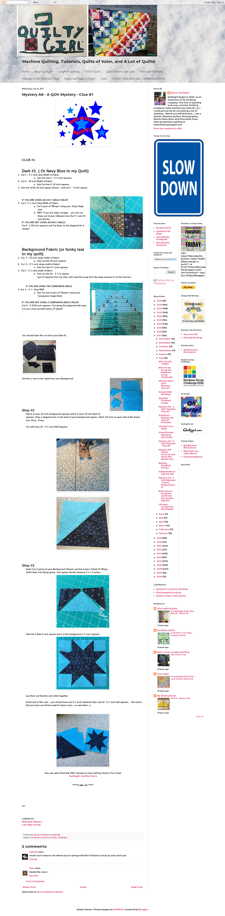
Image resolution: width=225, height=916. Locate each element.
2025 (159, 304)
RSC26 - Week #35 (180, 698)
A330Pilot (118, 909)
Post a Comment (35, 881)
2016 (159, 538)
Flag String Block (192, 457)
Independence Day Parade (167, 472)
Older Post (137, 887)
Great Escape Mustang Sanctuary (166, 434)
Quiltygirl (62, 838)
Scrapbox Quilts (166, 630)
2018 (159, 331)
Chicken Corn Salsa (166, 427)
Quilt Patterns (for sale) (120, 72)
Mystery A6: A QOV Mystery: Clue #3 (166, 384)
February (164, 529)
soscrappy (163, 674)
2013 (159, 549)
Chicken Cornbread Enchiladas (166, 506)
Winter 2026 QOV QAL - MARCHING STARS (138, 79)
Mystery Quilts (50, 838)
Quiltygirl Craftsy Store (83, 776)
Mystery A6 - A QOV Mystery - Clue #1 (167, 443)
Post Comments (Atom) (50, 892)
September (165, 350)
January (163, 533)
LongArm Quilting (68, 72)
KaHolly (33, 852)
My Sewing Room (166, 695)
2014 (159, 546)
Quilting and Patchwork (190, 351)
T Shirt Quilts (92, 72)
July (161, 358)
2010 (159, 561)
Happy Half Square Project (80, 79)
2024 (160, 308)
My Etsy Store (163, 228)
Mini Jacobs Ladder (165, 362)
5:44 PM (33, 876)
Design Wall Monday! (165, 393)
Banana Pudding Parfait (165, 465)
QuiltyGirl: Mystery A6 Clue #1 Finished (166, 419)
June (162, 514)
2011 (159, 557)
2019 (159, 328)
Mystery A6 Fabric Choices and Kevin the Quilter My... (167, 454)
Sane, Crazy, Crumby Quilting (173, 652)
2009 (160, 565)
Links (104, 79)
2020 (160, 324)
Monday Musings (192, 337)
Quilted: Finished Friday (165, 400)
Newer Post (29, 887)
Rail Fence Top (178, 655)
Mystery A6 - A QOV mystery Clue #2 (167, 409)
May (161, 518)
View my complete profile (168, 128)
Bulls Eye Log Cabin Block (190, 452)
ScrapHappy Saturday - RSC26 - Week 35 (183, 612)
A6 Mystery (36, 838)
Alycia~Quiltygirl (180, 93)
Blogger (143, 909)
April (162, 522)
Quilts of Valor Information (171, 596)
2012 (159, 553)
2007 (160, 573)
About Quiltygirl (43, 72)
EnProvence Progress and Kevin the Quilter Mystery (166, 496)
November (165, 342)
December (165, 339)
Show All (199, 716)
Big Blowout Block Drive (190, 446)
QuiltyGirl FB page (163, 232)
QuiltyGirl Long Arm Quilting (172, 589)
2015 (159, 542)
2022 (160, 316)
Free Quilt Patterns (151, 72)
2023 (160, 312)
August (163, 354)
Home (25, 72)
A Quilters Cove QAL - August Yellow (182, 634)
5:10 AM (33, 859)
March (163, 525)
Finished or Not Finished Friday (40, 79)
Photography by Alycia (168, 592)
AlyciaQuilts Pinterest (162, 243)
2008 (160, 569)
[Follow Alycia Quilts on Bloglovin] (165, 260)
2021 (159, 320)
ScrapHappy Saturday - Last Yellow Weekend (183, 677)
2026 (160, 301)
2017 (159, 335)
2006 (160, 576)
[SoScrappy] (193, 386)
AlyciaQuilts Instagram (162, 238)
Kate (32, 868)
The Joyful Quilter (167, 608)
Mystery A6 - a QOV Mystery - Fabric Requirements (167, 483)
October (164, 346)
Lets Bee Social (31, 824)
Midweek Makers (32, 821)
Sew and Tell (190, 334)
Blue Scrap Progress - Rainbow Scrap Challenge (166, 372)
